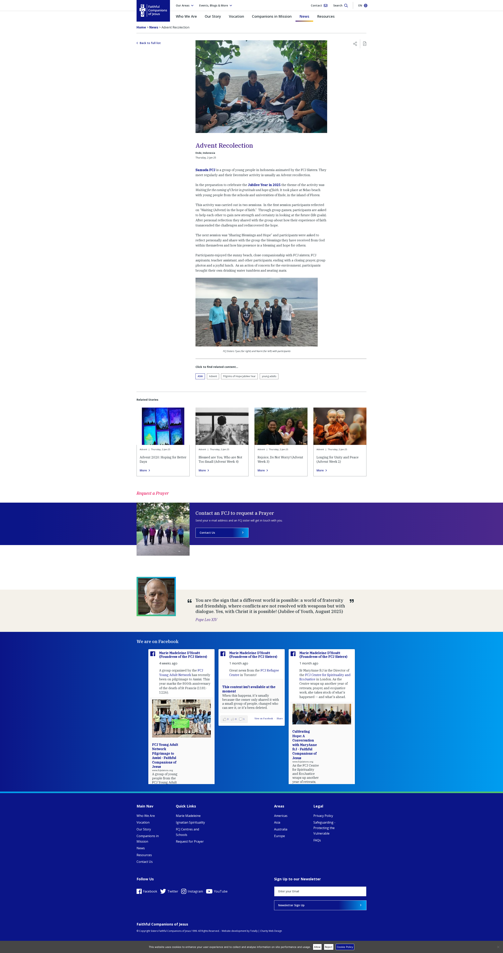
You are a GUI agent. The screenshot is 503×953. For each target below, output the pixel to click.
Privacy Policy (323, 816)
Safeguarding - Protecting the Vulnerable (324, 828)
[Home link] (153, 10)
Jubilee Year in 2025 (264, 185)
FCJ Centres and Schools (187, 832)
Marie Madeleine (188, 816)
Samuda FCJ (205, 170)
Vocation (236, 16)
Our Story (213, 16)
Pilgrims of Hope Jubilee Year (239, 376)
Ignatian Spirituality (190, 822)
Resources (326, 16)
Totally (254, 931)
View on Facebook (264, 718)
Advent (213, 376)
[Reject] (498, 947)
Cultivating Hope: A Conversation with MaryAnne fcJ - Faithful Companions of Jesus (304, 744)
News (304, 16)
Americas (280, 816)
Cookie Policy (345, 946)
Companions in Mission (272, 16)
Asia (200, 376)
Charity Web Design (271, 931)
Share (280, 718)
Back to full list (150, 43)
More (143, 470)
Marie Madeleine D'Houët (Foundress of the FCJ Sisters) (183, 655)
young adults (269, 376)
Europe (279, 836)
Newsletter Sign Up (291, 905)
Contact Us (207, 532)
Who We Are (186, 16)
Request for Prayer (190, 841)
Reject (328, 946)
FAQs (317, 840)
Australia (280, 829)
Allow (317, 946)
